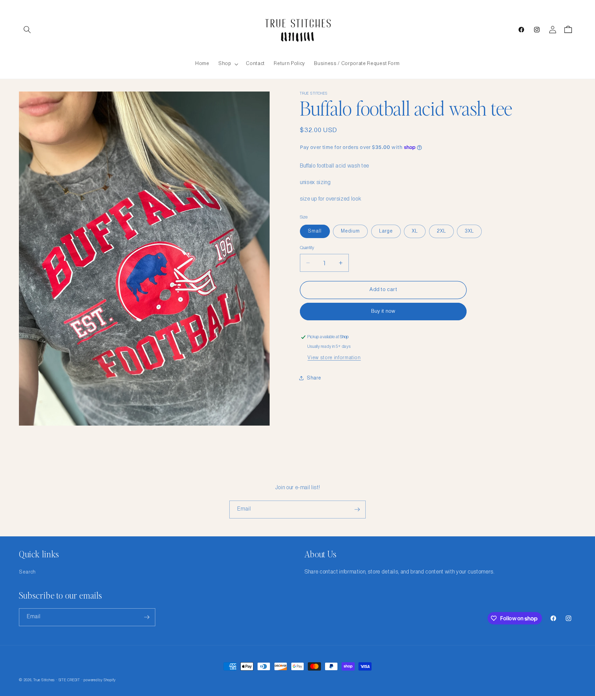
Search (27, 572)
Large (386, 231)
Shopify (110, 680)
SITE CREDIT (69, 680)
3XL (469, 231)
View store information (334, 358)
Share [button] (314, 378)
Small (315, 231)
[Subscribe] (357, 509)
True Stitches (44, 680)
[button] (27, 29)
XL (415, 231)
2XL (441, 231)
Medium (350, 231)
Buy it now (383, 311)
